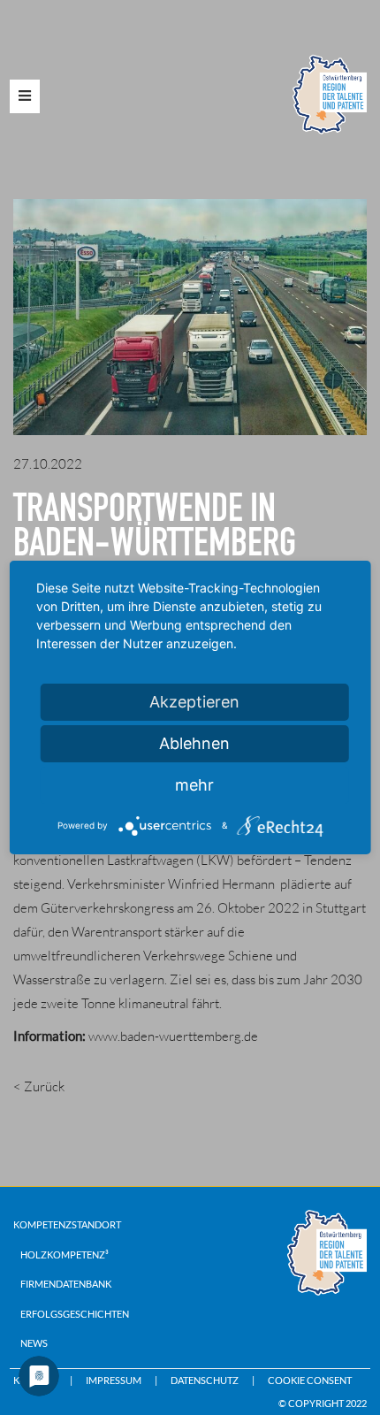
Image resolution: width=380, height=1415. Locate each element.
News (34, 1343)
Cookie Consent (310, 1380)
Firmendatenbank (65, 1283)
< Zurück (39, 1086)
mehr (194, 785)
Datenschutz (205, 1380)
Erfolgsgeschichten (74, 1313)
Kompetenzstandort (67, 1224)
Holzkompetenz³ (64, 1254)
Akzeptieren (194, 701)
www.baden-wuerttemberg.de (173, 1036)
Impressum (113, 1380)
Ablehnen (194, 743)
